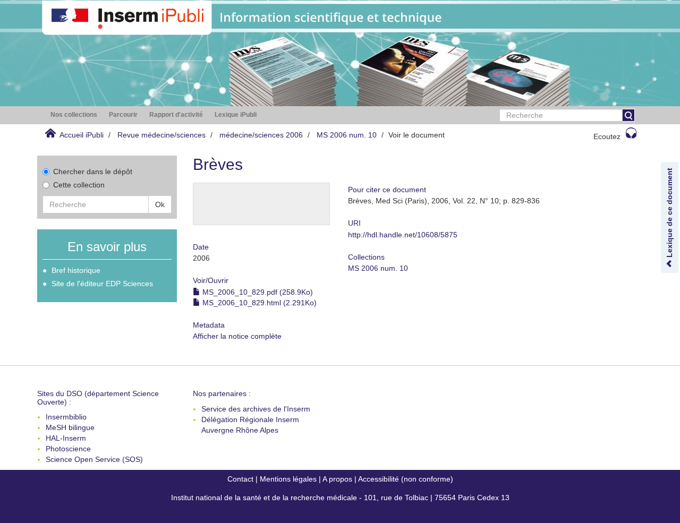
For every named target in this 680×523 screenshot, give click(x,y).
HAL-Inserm (66, 438)
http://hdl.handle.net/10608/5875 (402, 234)
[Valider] (628, 115)
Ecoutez (606, 136)
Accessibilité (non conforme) (405, 479)
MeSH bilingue (70, 427)
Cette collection (79, 185)
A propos (337, 479)
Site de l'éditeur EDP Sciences (102, 283)
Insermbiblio (66, 417)
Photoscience (68, 448)
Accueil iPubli (82, 135)
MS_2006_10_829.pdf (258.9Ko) (256, 292)
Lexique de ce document (669, 214)
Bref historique (76, 270)
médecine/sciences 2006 (261, 135)
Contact (240, 479)
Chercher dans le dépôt (92, 171)
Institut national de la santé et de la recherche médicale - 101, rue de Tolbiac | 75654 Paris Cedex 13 (340, 497)
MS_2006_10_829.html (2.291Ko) (258, 302)
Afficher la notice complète (237, 336)
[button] (74, 115)
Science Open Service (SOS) (94, 459)
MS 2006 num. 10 (347, 135)
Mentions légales (288, 479)
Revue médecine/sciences (161, 135)
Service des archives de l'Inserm (255, 409)
